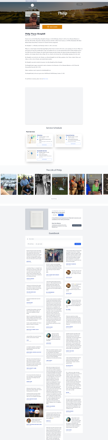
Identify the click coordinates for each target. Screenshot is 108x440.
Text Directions (44, 144)
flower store (45, 78)
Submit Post (77, 243)
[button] (31, 138)
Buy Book (61, 214)
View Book (55, 214)
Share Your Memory (76, 225)
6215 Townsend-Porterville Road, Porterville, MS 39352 (74, 141)
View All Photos (54, 198)
